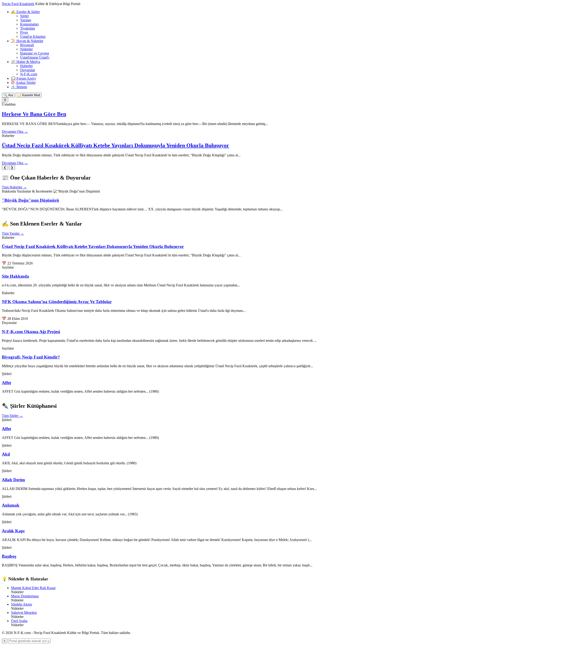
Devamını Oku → (15, 131)
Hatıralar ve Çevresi (34, 53)
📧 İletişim (19, 87)
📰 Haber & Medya (25, 62)
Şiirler (24, 16)
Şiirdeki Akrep (21, 604)
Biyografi (27, 45)
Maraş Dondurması (25, 596)
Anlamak (10, 505)
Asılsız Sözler (26, 82)
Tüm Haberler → (14, 187)
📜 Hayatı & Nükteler (27, 41)
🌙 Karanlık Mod (28, 95)
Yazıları (25, 20)
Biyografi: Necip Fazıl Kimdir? (31, 357)
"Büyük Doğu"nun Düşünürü (30, 200)
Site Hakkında (15, 276)
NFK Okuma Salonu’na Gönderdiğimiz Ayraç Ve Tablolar (57, 301)
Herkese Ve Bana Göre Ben (34, 114)
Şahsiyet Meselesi (24, 612)
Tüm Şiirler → (12, 416)
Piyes (24, 32)
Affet (6, 382)
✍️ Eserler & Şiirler (25, 12)
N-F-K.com (28, 74)
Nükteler (26, 49)
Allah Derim (13, 479)
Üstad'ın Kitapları (33, 36)
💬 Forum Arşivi (23, 78)
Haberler (26, 66)
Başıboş (9, 556)
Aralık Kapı (13, 530)
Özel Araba (19, 621)
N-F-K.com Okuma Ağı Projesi (31, 331)
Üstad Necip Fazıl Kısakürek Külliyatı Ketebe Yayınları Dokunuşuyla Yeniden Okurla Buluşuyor (115, 145)
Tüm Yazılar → (13, 233)
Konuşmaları (29, 24)
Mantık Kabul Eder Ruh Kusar (33, 588)
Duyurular (27, 70)
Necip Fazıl (18, 4)
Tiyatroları (27, 28)
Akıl (6, 454)
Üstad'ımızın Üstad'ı (34, 57)
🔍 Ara (8, 95)
